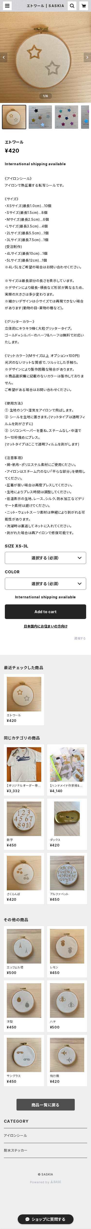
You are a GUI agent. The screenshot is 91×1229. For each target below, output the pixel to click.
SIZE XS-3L (16, 546)
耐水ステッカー (16, 1150)
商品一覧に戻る (46, 1104)
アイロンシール (15, 1135)
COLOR (12, 571)
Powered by (40, 1182)
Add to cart (45, 611)
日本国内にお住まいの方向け (45, 626)
